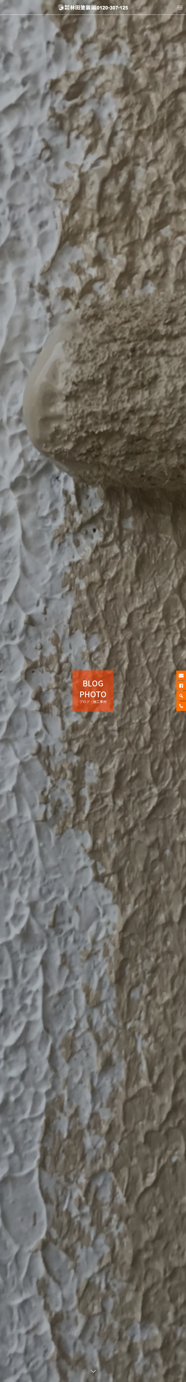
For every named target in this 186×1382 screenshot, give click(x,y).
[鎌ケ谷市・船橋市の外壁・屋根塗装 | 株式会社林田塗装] (93, 7)
